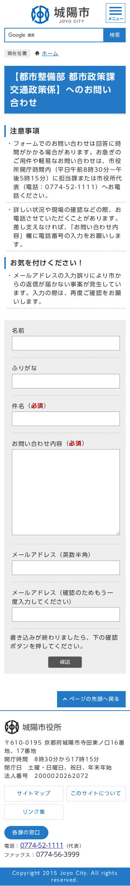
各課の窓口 (26, 832)
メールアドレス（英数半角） (53, 555)
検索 (115, 35)
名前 (18, 330)
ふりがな (24, 368)
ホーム (50, 53)
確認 (65, 662)
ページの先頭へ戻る (94, 699)
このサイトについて (96, 793)
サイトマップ (34, 793)
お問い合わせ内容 (37, 444)
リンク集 (34, 811)
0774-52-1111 (42, 845)
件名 (18, 406)
